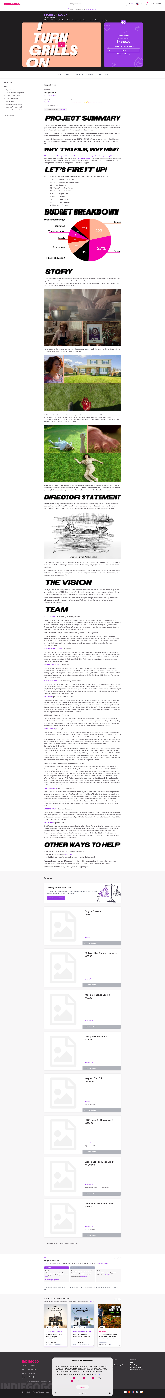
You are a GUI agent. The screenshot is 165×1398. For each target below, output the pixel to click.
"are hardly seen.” (84, 158)
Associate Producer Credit (14, 107)
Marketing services (136, 1365)
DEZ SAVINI (48, 697)
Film (46, 102)
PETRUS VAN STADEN (52, 665)
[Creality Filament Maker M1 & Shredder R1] (82, 1316)
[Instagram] (32, 1370)
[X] (26, 1370)
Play (61, 43)
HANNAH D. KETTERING (53, 649)
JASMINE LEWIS (50, 809)
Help (90, 1263)
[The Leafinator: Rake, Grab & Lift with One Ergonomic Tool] (109, 1316)
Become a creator (136, 1367)
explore (91, 1301)
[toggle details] (67, 1346)
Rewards (7, 86)
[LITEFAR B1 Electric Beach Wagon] (55, 1316)
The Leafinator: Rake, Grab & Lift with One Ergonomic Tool (108, 1336)
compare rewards (55, 898)
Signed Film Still (10, 101)
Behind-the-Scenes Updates (15, 92)
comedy (73, 102)
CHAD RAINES (49, 823)
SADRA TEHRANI (50, 788)
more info (47, 95)
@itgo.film (68, 854)
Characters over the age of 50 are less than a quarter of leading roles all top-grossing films (79, 156)
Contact (112, 1362)
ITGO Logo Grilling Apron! (14, 104)
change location (91, 9)
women (100, 102)
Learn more (84, 1276)
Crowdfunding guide (101, 1263)
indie (79, 102)
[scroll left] (116, 1258)
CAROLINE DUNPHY (51, 681)
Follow (123, 50)
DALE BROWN (49, 729)
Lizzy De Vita (50, 17)
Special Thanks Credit (13, 95)
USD (129, 3)
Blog (111, 1367)
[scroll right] (119, 1258)
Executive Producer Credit (14, 110)
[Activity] (146, 3)
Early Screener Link (12, 98)
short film (92, 102)
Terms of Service (38, 1392)
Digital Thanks (10, 90)
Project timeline (9, 115)
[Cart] (142, 3)
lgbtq (85, 102)
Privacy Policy (26, 1392)
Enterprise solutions (136, 1370)
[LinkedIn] (35, 1370)
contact (53, 95)
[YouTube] (29, 1370)
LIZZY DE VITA (49, 617)
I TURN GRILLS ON (56, 14)
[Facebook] (23, 1370)
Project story (8, 82)
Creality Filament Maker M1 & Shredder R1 (81, 1336)
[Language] (137, 4)
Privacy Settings (51, 1392)
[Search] (71, 3)
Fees (131, 1362)
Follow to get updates (52, 1279)
